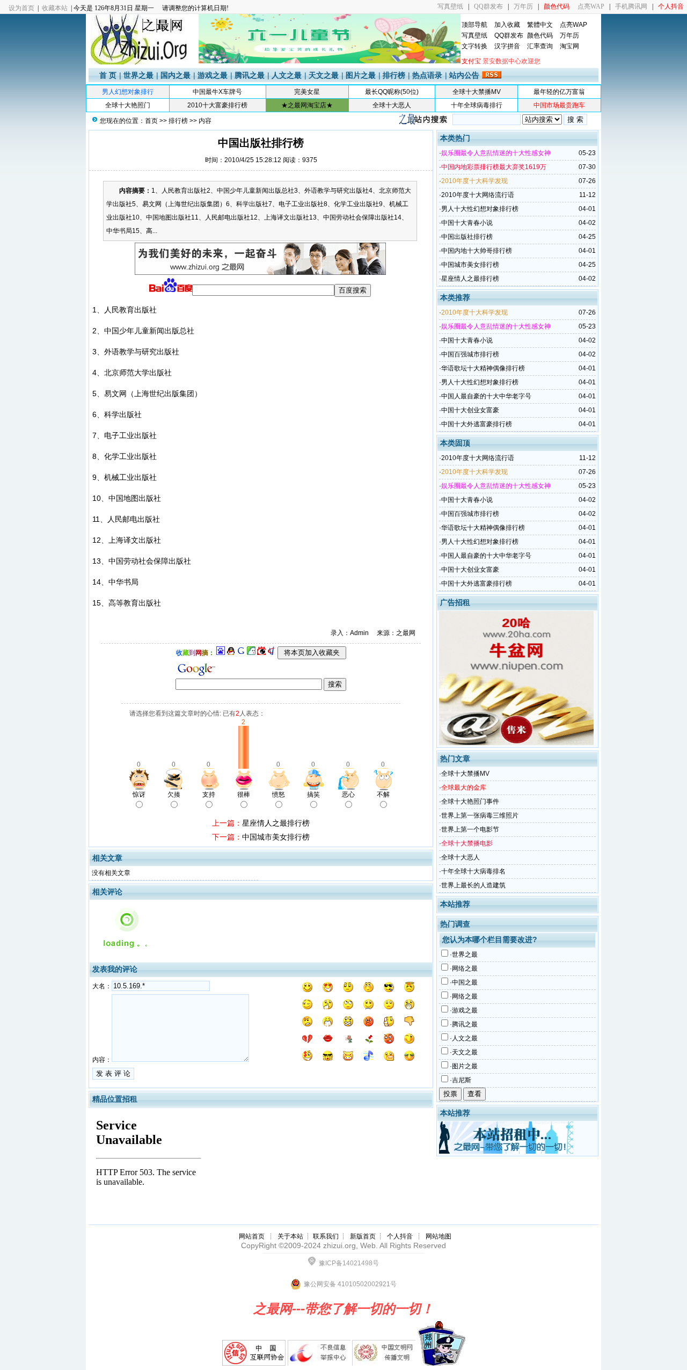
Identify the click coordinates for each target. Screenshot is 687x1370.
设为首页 (21, 8)
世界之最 (138, 75)
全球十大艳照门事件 (470, 801)
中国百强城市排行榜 (470, 354)
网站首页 (252, 1236)
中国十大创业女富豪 (470, 410)
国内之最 (175, 75)
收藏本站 (55, 8)
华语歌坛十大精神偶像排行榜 (483, 368)
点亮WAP (591, 6)
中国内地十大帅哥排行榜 (476, 250)
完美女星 (307, 92)
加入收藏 (507, 24)
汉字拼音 (507, 46)
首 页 (107, 75)
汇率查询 (540, 46)
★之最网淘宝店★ (307, 105)
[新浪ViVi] (261, 653)
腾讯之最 (250, 75)
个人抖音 (400, 1236)
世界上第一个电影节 (470, 829)
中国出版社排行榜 (467, 237)
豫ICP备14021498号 (349, 1263)
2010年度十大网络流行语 (477, 195)
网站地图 (438, 1236)
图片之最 (361, 75)
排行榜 (394, 75)
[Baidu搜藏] (220, 653)
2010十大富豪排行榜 (217, 105)
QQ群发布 (488, 6)
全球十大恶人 (391, 105)
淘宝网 (569, 46)
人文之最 (287, 75)
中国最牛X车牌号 (217, 92)
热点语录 (427, 75)
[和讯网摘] (271, 653)
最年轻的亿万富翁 (559, 92)
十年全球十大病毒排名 (473, 871)
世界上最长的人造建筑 (473, 885)
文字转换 (474, 46)
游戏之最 (213, 75)
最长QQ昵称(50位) (392, 92)
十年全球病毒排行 (476, 105)
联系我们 (326, 1236)
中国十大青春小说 (467, 223)
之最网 (405, 633)
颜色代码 (540, 35)
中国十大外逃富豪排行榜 (476, 424)
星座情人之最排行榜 (276, 823)
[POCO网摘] (251, 653)
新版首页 (363, 1236)
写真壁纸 (450, 6)
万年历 (523, 6)
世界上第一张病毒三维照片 (479, 815)
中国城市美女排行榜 (276, 837)
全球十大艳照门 (127, 105)
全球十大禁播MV (476, 92)
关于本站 (290, 1236)
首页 (151, 121)
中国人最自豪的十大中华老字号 (486, 396)
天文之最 (324, 75)
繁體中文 (540, 24)
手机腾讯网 (631, 6)
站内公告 (464, 75)
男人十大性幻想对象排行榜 (479, 209)
